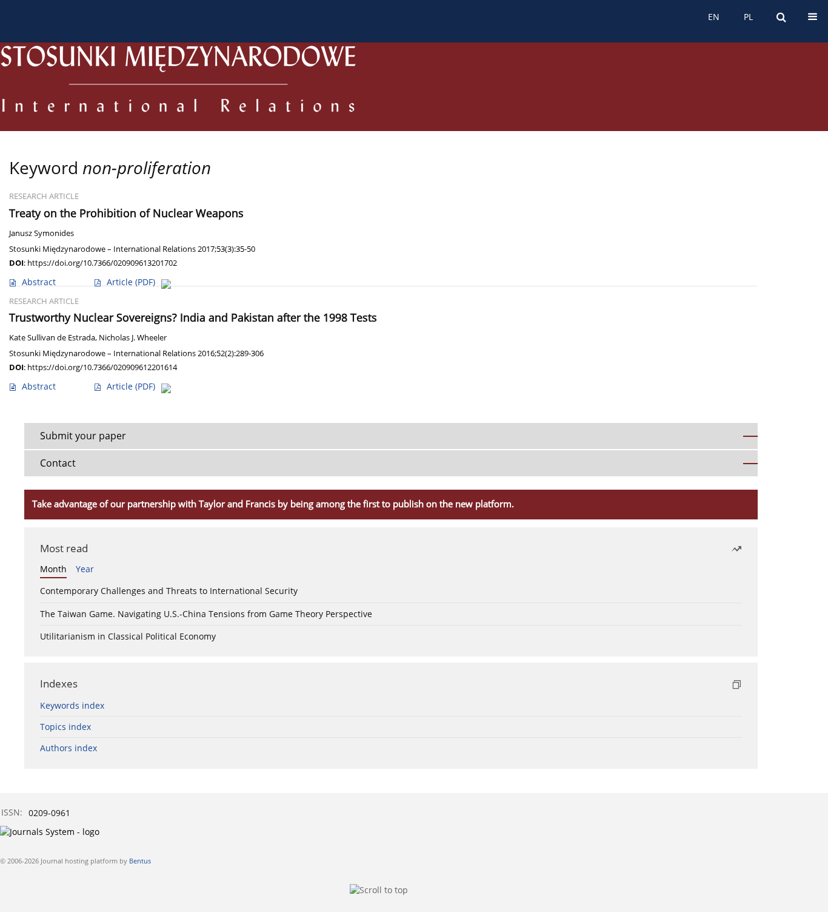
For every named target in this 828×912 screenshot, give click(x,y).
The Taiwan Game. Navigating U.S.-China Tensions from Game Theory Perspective (206, 614)
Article (131, 282)
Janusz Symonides (41, 233)
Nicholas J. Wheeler (133, 338)
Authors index (68, 748)
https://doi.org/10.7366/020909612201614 (102, 367)
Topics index (65, 726)
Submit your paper (83, 435)
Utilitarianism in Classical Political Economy (128, 636)
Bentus (140, 860)
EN (713, 16)
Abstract (39, 282)
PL (748, 16)
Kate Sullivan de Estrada (52, 338)
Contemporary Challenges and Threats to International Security (169, 590)
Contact (58, 463)
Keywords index (72, 705)
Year (85, 569)
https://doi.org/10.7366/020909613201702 (102, 262)
